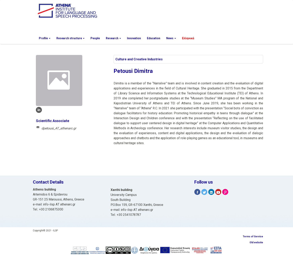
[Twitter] (204, 192)
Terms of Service (253, 236)
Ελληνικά (188, 38)
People (95, 38)
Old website (256, 242)
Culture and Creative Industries (139, 59)
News (170, 38)
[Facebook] (197, 192)
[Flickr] (225, 192)
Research (112, 38)
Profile (43, 38)
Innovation (134, 38)
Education (153, 38)
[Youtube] (218, 192)
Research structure (69, 38)
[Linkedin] (211, 192)
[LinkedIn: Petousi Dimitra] (39, 110)
